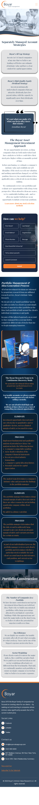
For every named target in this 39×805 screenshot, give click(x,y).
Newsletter (6, 766)
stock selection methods (25, 204)
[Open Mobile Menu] (36, 4)
